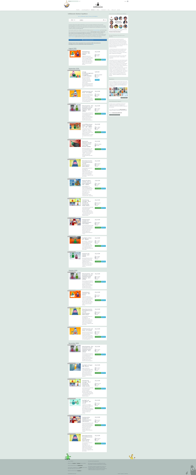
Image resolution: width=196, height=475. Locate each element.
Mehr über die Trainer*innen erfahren (114, 31)
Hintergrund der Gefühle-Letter (117, 112)
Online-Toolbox (71, 36)
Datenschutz (126, 473)
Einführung (83, 16)
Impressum (122, 473)
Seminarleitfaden (96, 30)
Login (105, 19)
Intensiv (90, 16)
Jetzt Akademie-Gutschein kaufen (88, 39)
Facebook (74, 463)
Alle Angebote (95, 16)
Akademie (92, 9)
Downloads (103, 9)
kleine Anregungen (122, 109)
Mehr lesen (103, 59)
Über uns (113, 9)
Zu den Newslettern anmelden (114, 114)
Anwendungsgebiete (85, 9)
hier (92, 44)
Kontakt (118, 9)
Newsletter (79, 470)
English (125, 1)
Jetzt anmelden (97, 59)
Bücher (98, 9)
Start (79, 16)
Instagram (78, 463)
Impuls (86, 16)
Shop (108, 9)
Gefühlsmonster (98, 5)
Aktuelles (77, 9)
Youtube (80, 467)
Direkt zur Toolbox (124, 97)
